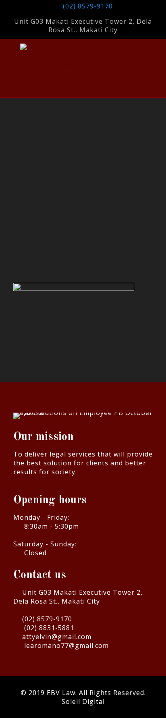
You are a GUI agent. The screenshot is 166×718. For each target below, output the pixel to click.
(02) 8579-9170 (88, 6)
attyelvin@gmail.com (56, 636)
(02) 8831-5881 (49, 627)
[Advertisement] (83, 197)
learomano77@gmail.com (66, 645)
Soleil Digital (83, 701)
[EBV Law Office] (83, 64)
